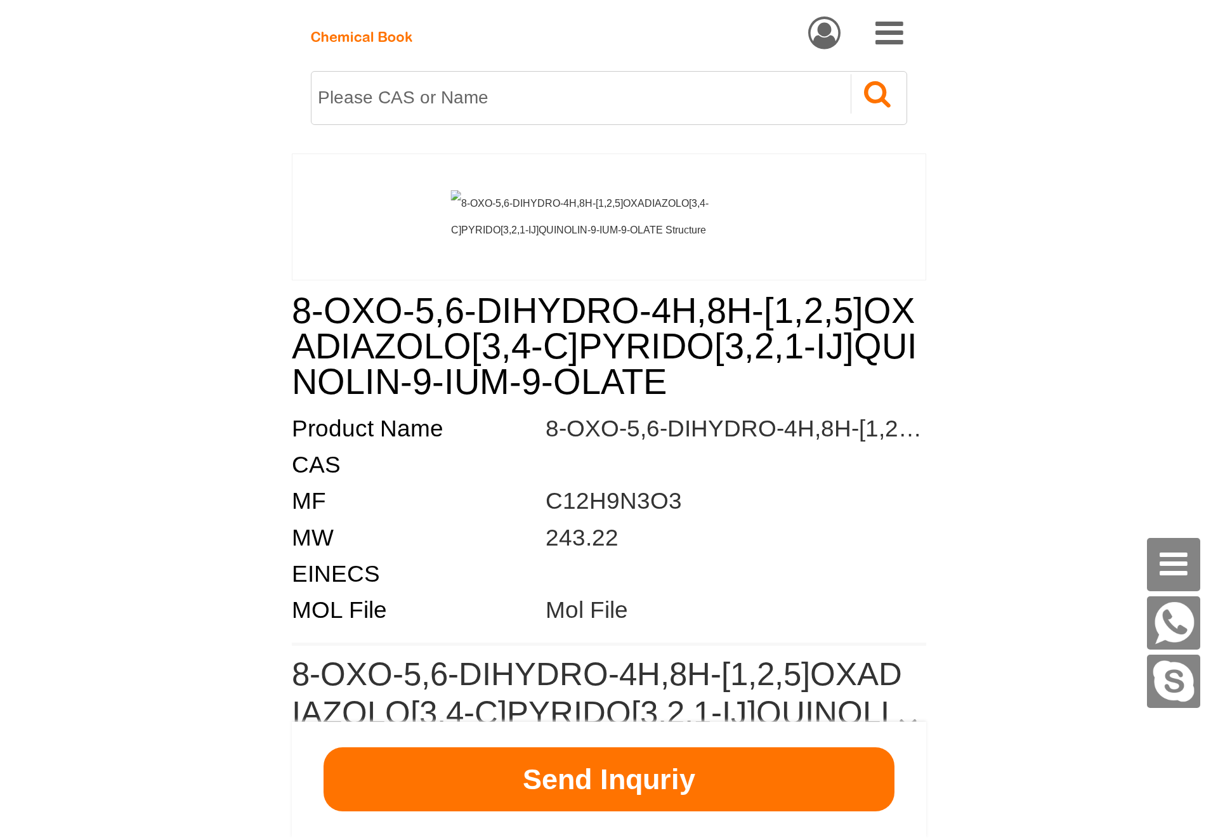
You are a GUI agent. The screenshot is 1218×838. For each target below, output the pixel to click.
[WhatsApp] (1173, 623)
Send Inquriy (609, 779)
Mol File (587, 610)
